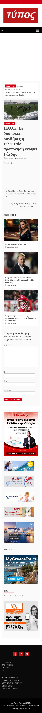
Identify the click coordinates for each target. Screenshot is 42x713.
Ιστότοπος (7, 390)
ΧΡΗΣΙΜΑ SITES (8, 662)
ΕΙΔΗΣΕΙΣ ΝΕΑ (7, 686)
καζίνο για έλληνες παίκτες (15, 244)
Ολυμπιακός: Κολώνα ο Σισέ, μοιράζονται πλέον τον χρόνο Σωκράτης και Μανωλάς (20, 318)
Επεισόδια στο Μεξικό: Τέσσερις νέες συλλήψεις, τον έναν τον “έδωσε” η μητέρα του (21, 194)
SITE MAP (5, 668)
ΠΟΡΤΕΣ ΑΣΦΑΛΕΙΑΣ (10, 678)
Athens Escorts (9, 549)
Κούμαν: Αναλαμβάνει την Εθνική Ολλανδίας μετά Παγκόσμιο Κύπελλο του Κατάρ (19, 280)
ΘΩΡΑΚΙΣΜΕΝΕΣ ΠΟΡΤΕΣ (12, 683)
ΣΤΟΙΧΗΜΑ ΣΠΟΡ (9, 123)
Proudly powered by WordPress (15, 706)
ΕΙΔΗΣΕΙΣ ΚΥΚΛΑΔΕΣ (10, 689)
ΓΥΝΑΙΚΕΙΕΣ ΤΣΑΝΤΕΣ (10, 680)
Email (6, 381)
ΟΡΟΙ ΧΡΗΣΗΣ (7, 665)
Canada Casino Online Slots (14, 596)
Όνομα (6, 372)
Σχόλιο (7, 345)
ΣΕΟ (3, 671)
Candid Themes (24, 708)
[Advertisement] (21, 55)
